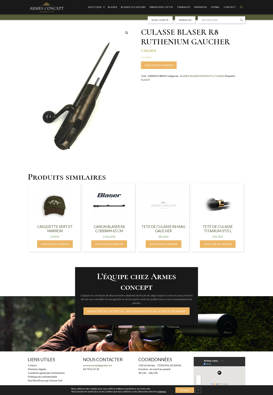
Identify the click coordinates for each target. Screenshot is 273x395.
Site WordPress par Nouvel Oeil (45, 380)
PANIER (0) (185, 20)
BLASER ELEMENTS (201, 75)
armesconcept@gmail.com (97, 365)
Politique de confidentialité (42, 376)
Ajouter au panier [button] (55, 243)
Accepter (184, 390)
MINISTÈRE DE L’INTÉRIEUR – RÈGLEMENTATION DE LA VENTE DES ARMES (136, 311)
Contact (32, 365)
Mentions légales (37, 369)
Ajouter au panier (159, 65)
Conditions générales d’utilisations (46, 372)
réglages (162, 391)
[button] (127, 33)
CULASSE (219, 75)
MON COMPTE (160, 20)
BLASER (184, 75)
